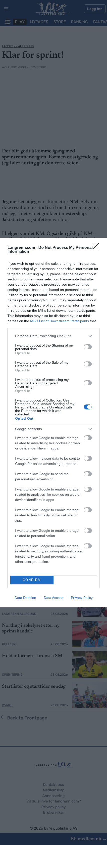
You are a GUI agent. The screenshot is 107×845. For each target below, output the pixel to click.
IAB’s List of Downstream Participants (59, 321)
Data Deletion (25, 598)
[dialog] (53, 422)
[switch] (88, 346)
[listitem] (53, 336)
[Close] (97, 248)
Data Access (53, 598)
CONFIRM (32, 580)
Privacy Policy (82, 598)
